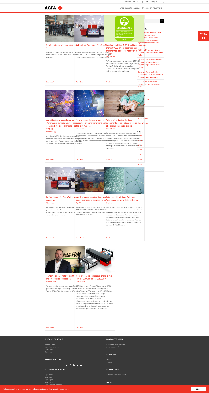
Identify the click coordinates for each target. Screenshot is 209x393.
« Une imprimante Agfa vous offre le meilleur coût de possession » (65, 258)
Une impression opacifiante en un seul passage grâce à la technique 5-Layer (94, 179)
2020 (140, 159)
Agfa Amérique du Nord (53, 385)
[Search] (162, 1)
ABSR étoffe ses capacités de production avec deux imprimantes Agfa (150, 52)
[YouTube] (81, 365)
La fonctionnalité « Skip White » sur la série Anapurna (65, 179)
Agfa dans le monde (52, 347)
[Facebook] (138, 1)
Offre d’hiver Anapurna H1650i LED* (94, 27)
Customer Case (65, 30)
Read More (49, 82)
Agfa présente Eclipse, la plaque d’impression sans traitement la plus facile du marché (94, 102)
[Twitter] (77, 365)
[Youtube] (147, 1)
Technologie (49, 349)
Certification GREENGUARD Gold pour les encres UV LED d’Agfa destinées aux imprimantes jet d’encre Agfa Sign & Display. (124, 27)
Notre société (50, 344)
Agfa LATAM (49, 382)
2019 (140, 164)
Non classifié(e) (65, 105)
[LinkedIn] (134, 1)
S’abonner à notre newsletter (116, 375)
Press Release (124, 30)
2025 (140, 136)
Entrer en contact (112, 347)
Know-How (124, 182)
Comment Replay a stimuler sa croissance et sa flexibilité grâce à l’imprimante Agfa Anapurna (150, 74)
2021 (140, 155)
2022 (140, 150)
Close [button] (198, 389)
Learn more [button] (64, 389)
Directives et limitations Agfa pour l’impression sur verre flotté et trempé (124, 179)
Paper (140, 114)
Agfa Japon (49, 380)
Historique (48, 352)
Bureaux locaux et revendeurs (116, 344)
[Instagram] (142, 1)
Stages (108, 360)
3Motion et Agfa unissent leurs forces (65, 27)
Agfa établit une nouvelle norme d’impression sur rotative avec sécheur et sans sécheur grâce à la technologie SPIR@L (65, 102)
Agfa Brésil (49, 375)
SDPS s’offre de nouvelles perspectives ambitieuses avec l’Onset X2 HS (149, 84)
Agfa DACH (49, 377)
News (94, 30)
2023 (140, 145)
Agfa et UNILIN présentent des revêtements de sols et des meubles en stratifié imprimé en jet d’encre (124, 102)
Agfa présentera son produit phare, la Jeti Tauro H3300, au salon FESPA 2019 (94, 258)
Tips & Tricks (65, 182)
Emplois (109, 362)
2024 (140, 140)
